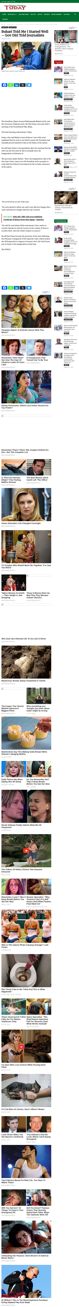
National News (24, 14)
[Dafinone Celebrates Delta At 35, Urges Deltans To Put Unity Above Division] (58, 81)
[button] (75, 14)
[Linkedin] (16, 85)
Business (47, 14)
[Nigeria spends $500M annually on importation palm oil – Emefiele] (58, 149)
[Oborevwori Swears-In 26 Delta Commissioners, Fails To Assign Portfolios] (58, 174)
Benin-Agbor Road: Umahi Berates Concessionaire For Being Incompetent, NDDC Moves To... (69, 123)
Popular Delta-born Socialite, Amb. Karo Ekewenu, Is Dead (69, 95)
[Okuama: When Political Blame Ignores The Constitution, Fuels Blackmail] (58, 327)
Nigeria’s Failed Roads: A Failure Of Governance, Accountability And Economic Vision (70, 269)
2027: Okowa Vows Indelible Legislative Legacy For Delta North (70, 69)
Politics (33, 14)
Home (4, 14)
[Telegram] (29, 85)
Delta (65, 87)
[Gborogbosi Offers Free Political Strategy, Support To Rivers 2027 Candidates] (58, 341)
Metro (40, 14)
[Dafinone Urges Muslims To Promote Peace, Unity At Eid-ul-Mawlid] (58, 300)
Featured (66, 113)
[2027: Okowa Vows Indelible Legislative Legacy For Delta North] (58, 69)
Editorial (67, 14)
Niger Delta (12, 14)
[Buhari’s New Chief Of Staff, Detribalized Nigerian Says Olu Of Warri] (58, 161)
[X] (23, 85)
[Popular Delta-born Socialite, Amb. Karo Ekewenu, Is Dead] (58, 95)
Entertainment (57, 14)
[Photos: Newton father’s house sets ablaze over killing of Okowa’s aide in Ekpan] (58, 137)
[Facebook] (4, 85)
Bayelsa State (19, 24)
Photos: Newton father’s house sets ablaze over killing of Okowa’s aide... (70, 137)
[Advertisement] (53, 7)
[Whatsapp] (10, 85)
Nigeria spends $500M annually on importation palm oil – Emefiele (70, 149)
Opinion (5, 19)
